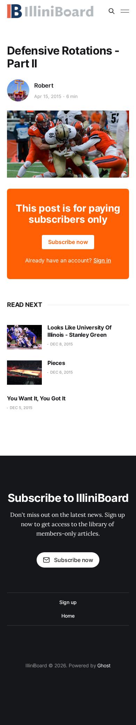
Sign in (102, 260)
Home (68, 616)
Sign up (67, 602)
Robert (43, 85)
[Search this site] (111, 11)
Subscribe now (68, 241)
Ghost (104, 665)
